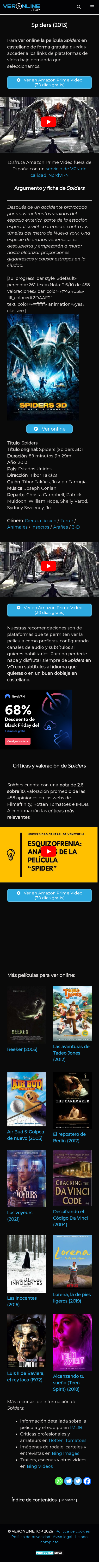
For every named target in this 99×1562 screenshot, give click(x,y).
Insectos (40, 527)
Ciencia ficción (40, 520)
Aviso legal (62, 1536)
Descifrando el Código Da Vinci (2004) (70, 1218)
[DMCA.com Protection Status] (49, 1554)
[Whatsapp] (59, 1481)
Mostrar (68, 1500)
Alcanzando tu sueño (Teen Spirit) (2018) (69, 1383)
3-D (76, 527)
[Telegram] (68, 1481)
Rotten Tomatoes (68, 1440)
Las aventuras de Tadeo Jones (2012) (71, 1053)
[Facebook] (87, 1481)
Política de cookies (73, 1531)
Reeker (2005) (22, 1049)
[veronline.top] (21, 7)
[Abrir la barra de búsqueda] (79, 7)
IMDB (76, 1427)
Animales (17, 527)
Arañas (60, 527)
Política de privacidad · (32, 1536)
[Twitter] (78, 1481)
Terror (66, 520)
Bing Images (65, 1453)
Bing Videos (40, 1466)
